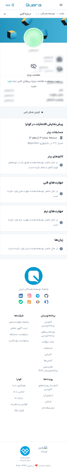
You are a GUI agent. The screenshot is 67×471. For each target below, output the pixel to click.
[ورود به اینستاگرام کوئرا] (29, 296)
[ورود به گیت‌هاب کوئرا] (46, 296)
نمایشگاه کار (48, 408)
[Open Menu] (60, 5)
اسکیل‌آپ (48, 395)
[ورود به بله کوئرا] (21, 302)
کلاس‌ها (48, 360)
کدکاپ (48, 401)
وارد (9, 81)
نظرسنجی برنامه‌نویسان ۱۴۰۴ (48, 368)
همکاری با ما (19, 385)
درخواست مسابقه (19, 334)
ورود (7, 5)
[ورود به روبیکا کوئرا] (38, 302)
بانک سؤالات (48, 342)
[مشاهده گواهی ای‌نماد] (40, 453)
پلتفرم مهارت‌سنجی (19, 322)
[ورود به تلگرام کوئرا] (38, 296)
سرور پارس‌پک (25, 460)
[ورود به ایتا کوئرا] (29, 302)
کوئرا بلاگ (19, 410)
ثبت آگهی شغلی (19, 328)
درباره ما (19, 398)
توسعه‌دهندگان (48, 13)
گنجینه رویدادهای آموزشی (48, 387)
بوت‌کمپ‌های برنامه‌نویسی (48, 333)
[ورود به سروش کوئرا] (46, 302)
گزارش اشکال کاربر (32, 112)
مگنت (61, 13)
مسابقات (48, 348)
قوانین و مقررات (18, 404)
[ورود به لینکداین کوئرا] (21, 296)
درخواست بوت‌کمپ (19, 340)
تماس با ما (18, 392)
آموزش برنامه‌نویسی (48, 323)
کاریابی (48, 354)
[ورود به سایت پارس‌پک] (25, 451)
